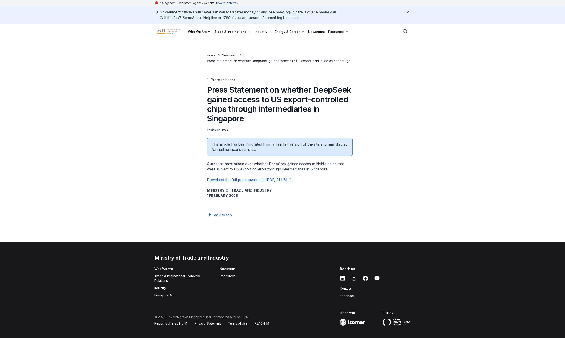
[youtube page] (377, 278)
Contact (345, 288)
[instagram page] (354, 278)
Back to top (222, 215)
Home (211, 55)
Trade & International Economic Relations (177, 278)
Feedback (347, 296)
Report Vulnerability (168, 323)
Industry (160, 288)
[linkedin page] (342, 278)
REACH (260, 323)
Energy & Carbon (166, 295)
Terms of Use (238, 323)
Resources (227, 276)
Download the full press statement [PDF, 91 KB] (247, 179)
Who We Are (163, 269)
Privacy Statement (208, 323)
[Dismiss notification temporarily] (408, 12)
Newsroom (316, 32)
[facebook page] (365, 278)
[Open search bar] (405, 31)
